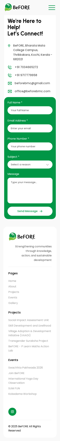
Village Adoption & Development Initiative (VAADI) (29, 333)
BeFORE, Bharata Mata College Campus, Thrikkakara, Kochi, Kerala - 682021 (32, 52)
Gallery (13, 303)
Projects (13, 292)
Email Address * (18, 121)
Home (12, 281)
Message (13, 174)
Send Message (27, 211)
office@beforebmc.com (32, 91)
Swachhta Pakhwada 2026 (25, 368)
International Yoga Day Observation (23, 381)
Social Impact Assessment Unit (28, 320)
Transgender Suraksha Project (28, 341)
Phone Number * (18, 139)
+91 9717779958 (26, 75)
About (12, 286)
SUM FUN (14, 388)
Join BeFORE (16, 373)
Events (12, 297)
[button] (52, 8)
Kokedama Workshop (22, 394)
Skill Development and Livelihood (29, 326)
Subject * (13, 157)
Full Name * (15, 102)
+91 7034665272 (26, 67)
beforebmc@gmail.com (32, 83)
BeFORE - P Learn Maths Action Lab (28, 348)
